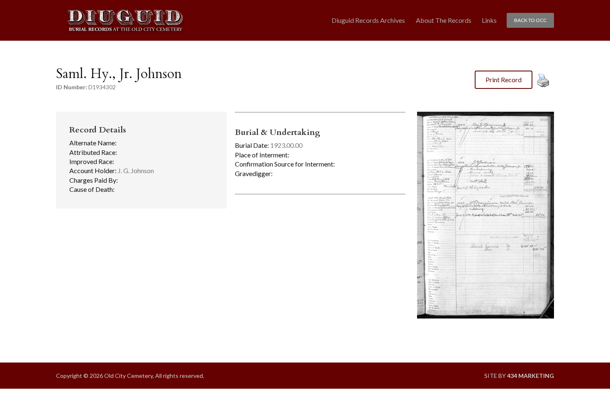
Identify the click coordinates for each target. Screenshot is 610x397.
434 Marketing (530, 375)
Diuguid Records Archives (368, 20)
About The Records (443, 20)
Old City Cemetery (125, 20)
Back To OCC (530, 20)
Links (489, 20)
